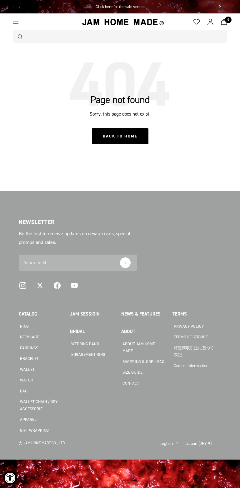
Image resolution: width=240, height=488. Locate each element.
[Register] (125, 262)
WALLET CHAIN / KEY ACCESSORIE (39, 405)
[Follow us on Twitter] (39, 285)
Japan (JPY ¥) (199, 443)
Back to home (120, 136)
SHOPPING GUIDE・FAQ (143, 361)
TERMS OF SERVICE (191, 336)
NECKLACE (29, 336)
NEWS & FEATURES (141, 314)
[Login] (210, 22)
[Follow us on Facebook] (57, 285)
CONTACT (130, 383)
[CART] (224, 22)
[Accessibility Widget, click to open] (10, 478)
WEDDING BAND (85, 343)
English (166, 443)
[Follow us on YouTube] (74, 285)
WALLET (27, 369)
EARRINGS (29, 347)
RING (24, 326)
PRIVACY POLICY (189, 326)
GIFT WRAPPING (34, 430)
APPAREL (28, 419)
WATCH (26, 379)
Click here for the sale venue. (120, 6)
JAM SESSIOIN (85, 314)
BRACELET (29, 358)
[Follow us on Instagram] (22, 285)
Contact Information (190, 365)
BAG (24, 390)
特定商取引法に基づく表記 (194, 351)
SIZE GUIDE (132, 372)
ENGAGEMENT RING (88, 354)
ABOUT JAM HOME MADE (138, 347)
